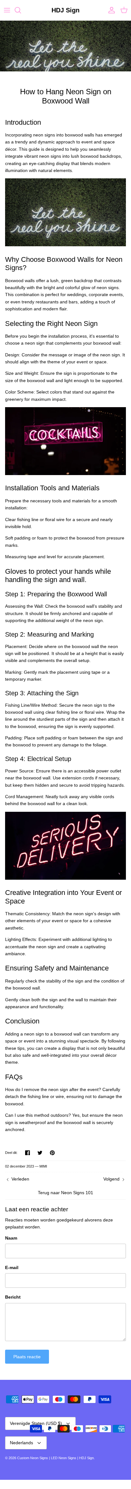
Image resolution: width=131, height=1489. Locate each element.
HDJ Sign (86, 1458)
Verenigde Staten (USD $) (36, 1423)
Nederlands (21, 1442)
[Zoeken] (21, 10)
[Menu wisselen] (7, 10)
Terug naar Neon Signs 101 (65, 1192)
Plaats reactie (27, 1356)
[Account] (110, 10)
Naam (11, 1238)
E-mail (11, 1267)
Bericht (13, 1297)
